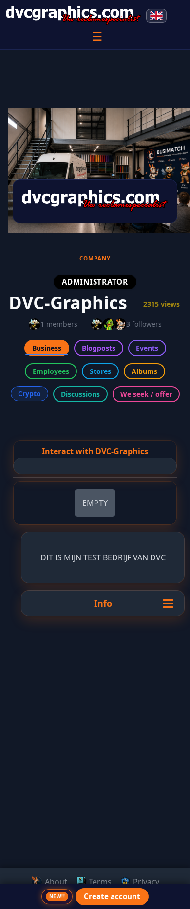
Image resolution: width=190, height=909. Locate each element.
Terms (99, 881)
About (55, 881)
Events (147, 347)
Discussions (80, 394)
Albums (144, 371)
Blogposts (98, 347)
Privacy (145, 881)
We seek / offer (146, 394)
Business (46, 347)
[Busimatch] (73, 15)
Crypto (29, 393)
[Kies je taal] (156, 16)
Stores (100, 371)
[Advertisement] (95, 805)
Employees (51, 371)
